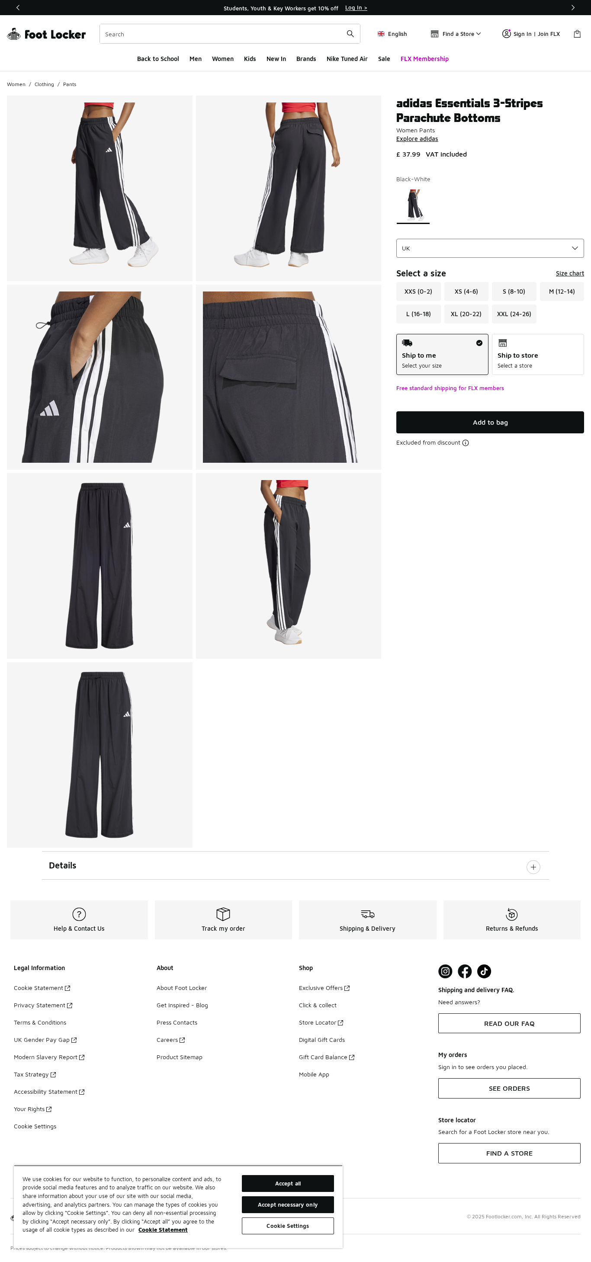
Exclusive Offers (321, 987)
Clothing (44, 84)
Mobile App (314, 1074)
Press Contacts (177, 1022)
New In (276, 58)
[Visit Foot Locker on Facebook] (465, 971)
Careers (167, 1039)
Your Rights (29, 1108)
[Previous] (18, 7)
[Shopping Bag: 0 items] (577, 34)
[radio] (442, 354)
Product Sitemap (179, 1056)
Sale (384, 58)
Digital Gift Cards (322, 1039)
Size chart (570, 273)
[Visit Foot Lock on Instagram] (445, 971)
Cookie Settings (35, 1126)
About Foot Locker (182, 987)
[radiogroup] (490, 354)
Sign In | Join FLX (537, 33)
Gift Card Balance (323, 1056)
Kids (250, 58)
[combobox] (230, 33)
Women (223, 58)
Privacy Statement (39, 1005)
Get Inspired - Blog (182, 1005)
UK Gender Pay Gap (42, 1039)
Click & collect (318, 1005)
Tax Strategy (31, 1074)
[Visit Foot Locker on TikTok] (484, 971)
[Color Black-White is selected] (413, 205)
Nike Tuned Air (347, 58)
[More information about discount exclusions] (465, 443)
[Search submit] (350, 33)
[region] (295, 8)
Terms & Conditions (40, 1022)
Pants (69, 84)
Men (196, 58)
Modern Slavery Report (45, 1056)
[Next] (573, 7)
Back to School (158, 58)
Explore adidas (417, 138)
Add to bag (490, 422)
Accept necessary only (288, 1204)
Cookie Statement (38, 987)
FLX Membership (425, 58)
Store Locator (317, 1022)
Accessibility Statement (45, 1091)
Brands (306, 58)
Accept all (288, 1183)
